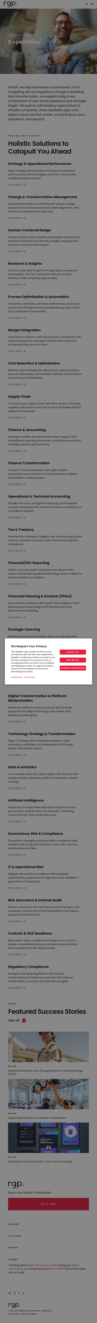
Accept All (72, 652)
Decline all (72, 660)
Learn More (15, 184)
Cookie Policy (16, 677)
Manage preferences (73, 668)
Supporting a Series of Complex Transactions (37, 1117)
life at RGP (56, 1269)
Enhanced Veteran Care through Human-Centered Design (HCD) (45, 1072)
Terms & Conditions (29, 1314)
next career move (45, 1265)
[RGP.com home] (11, 4)
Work (12, 1066)
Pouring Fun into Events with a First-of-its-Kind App (40, 1161)
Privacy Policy (14, 1314)
